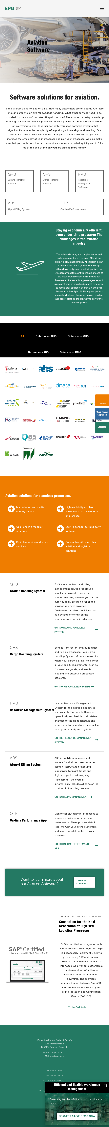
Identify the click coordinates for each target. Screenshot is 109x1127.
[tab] (22, 332)
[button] (105, 1086)
